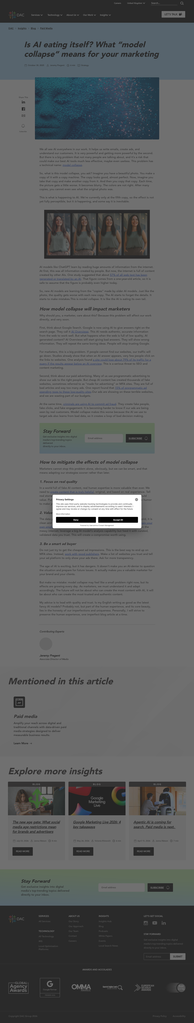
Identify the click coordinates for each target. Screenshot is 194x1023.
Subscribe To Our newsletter (166, 1011)
